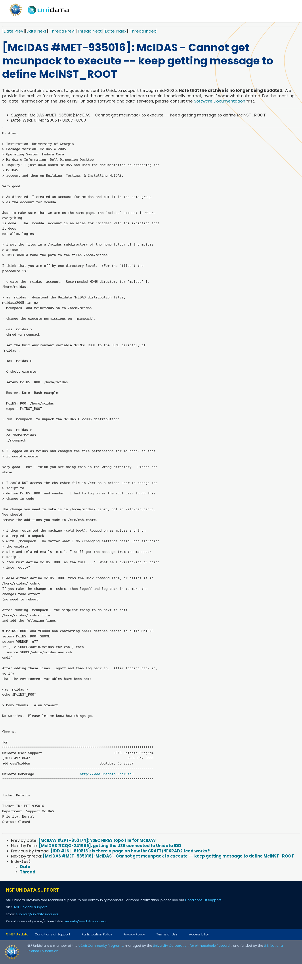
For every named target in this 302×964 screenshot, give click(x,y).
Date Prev (13, 31)
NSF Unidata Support (30, 907)
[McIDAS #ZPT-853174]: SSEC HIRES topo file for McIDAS (97, 840)
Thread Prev (62, 31)
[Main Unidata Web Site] (39, 16)
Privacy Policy (134, 934)
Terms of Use (167, 934)
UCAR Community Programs (100, 945)
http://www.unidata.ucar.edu (107, 774)
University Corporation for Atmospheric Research (192, 945)
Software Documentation (219, 101)
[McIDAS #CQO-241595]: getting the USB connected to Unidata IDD (110, 845)
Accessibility (199, 934)
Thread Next (89, 31)
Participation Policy (97, 934)
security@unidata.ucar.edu (85, 921)
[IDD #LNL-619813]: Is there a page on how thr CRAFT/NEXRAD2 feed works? (130, 851)
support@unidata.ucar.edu (37, 914)
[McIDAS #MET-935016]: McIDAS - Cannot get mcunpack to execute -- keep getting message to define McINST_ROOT (168, 856)
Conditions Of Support (203, 900)
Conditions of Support (52, 934)
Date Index (115, 31)
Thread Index (143, 31)
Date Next (36, 31)
